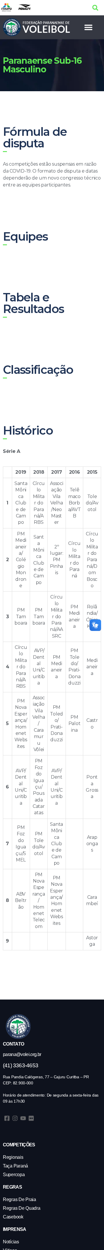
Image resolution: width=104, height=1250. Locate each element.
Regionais (13, 1157)
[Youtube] (23, 1118)
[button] (95, 7)
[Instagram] (15, 1118)
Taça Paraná (15, 1165)
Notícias (11, 1241)
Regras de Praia (19, 1199)
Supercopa (14, 1174)
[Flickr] (31, 1118)
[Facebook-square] (7, 1118)
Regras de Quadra (21, 1208)
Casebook (13, 1216)
